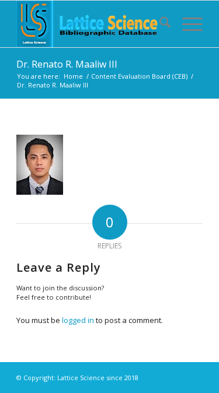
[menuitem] (159, 24)
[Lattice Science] (90, 24)
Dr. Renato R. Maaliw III (66, 64)
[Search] (159, 24)
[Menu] (187, 24)
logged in (78, 320)
